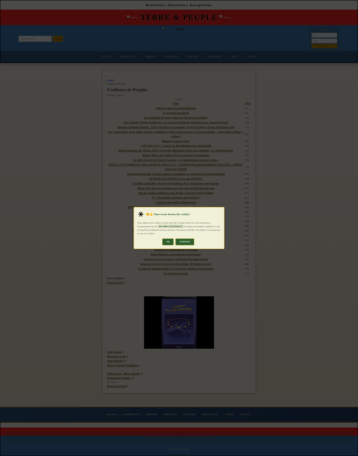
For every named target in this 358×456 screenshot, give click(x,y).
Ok (167, 242)
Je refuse (185, 242)
